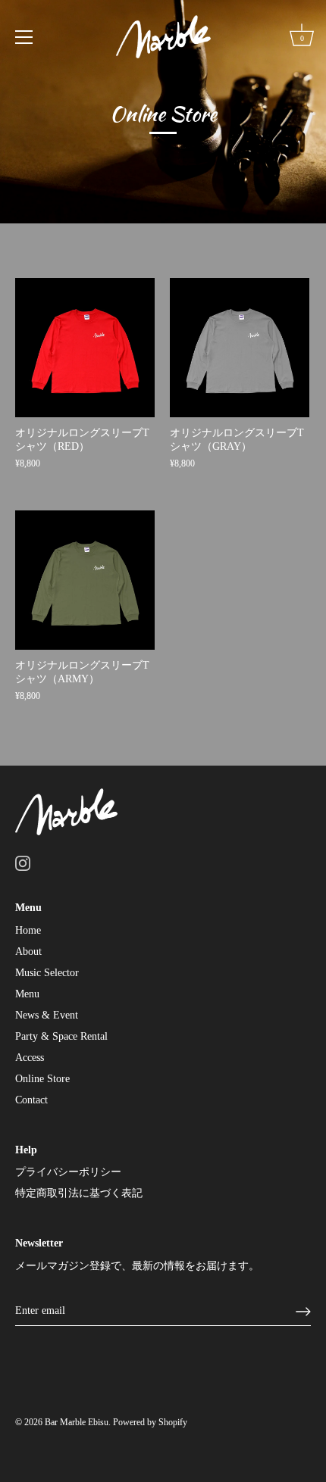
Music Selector (47, 972)
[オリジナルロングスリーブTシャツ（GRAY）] (239, 347)
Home (28, 930)
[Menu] (24, 37)
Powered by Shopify (150, 1422)
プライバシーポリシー (68, 1172)
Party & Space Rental (61, 1036)
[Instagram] (22, 863)
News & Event (46, 1015)
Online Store (42, 1078)
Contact (31, 1100)
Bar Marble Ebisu (76, 1422)
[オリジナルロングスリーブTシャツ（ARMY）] (85, 580)
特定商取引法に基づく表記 (79, 1193)
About (28, 951)
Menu (27, 994)
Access (29, 1057)
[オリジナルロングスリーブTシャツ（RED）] (85, 347)
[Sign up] (303, 1311)
